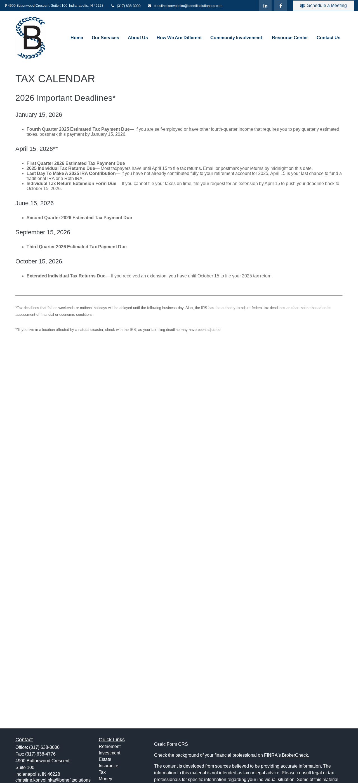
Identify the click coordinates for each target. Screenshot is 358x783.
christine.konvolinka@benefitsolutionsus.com (188, 6)
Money (105, 778)
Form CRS (177, 744)
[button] (76, 38)
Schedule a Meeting (327, 5)
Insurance (108, 765)
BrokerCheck (295, 755)
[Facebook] (280, 5)
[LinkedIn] (265, 5)
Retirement (110, 746)
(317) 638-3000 (128, 6)
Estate (105, 759)
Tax (102, 772)
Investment (109, 753)
